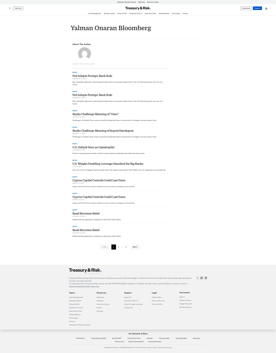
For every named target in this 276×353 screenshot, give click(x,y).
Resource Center (153, 2)
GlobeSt (149, 338)
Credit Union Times (134, 338)
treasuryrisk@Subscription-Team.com (84, 286)
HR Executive (119, 341)
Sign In (182, 297)
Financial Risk (74, 304)
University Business (154, 341)
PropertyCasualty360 (98, 338)
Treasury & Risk (164, 338)
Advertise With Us (131, 301)
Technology (73, 318)
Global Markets (75, 314)
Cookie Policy (157, 297)
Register (257, 8)
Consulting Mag (181, 338)
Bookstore (196, 338)
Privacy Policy (157, 304)
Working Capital (75, 301)
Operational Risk (75, 311)
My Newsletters (185, 307)
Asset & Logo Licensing (133, 304)
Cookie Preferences (165, 347)
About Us (127, 297)
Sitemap (100, 311)
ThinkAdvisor (80, 338)
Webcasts (141, 2)
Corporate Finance (76, 308)
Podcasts (100, 301)
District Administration (136, 341)
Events (99, 308)
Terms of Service (158, 301)
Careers (72, 321)
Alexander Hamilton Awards (126, 2)
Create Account (185, 300)
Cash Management (76, 297)
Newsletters (246, 8)
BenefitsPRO (116, 338)
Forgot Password (185, 304)
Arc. (118, 347)
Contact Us (128, 308)
